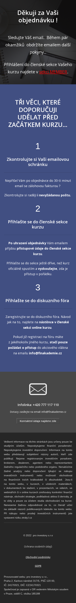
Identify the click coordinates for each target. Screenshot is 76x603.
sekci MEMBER (53, 72)
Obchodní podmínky (38, 557)
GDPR (38, 565)
